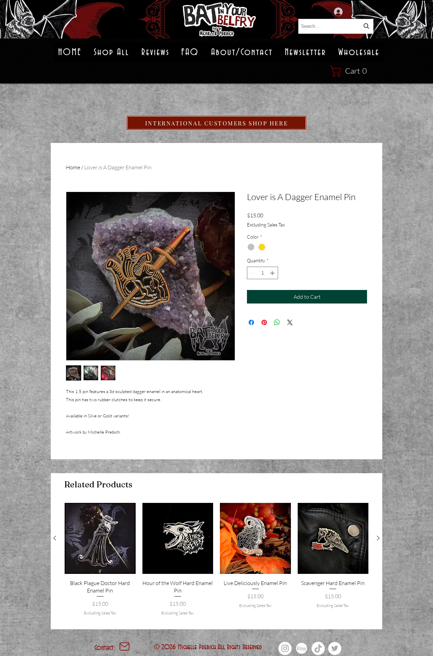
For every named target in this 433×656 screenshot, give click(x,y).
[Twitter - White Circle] (334, 648)
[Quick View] (100, 538)
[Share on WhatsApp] (277, 322)
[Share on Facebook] (251, 322)
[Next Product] (378, 538)
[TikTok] (318, 648)
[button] (351, 71)
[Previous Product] (55, 538)
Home (73, 167)
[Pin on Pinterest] (264, 322)
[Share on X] (290, 322)
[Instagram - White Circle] (285, 648)
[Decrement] (252, 273)
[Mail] (124, 646)
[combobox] (335, 26)
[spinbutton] (262, 273)
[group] (216, 563)
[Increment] (273, 273)
